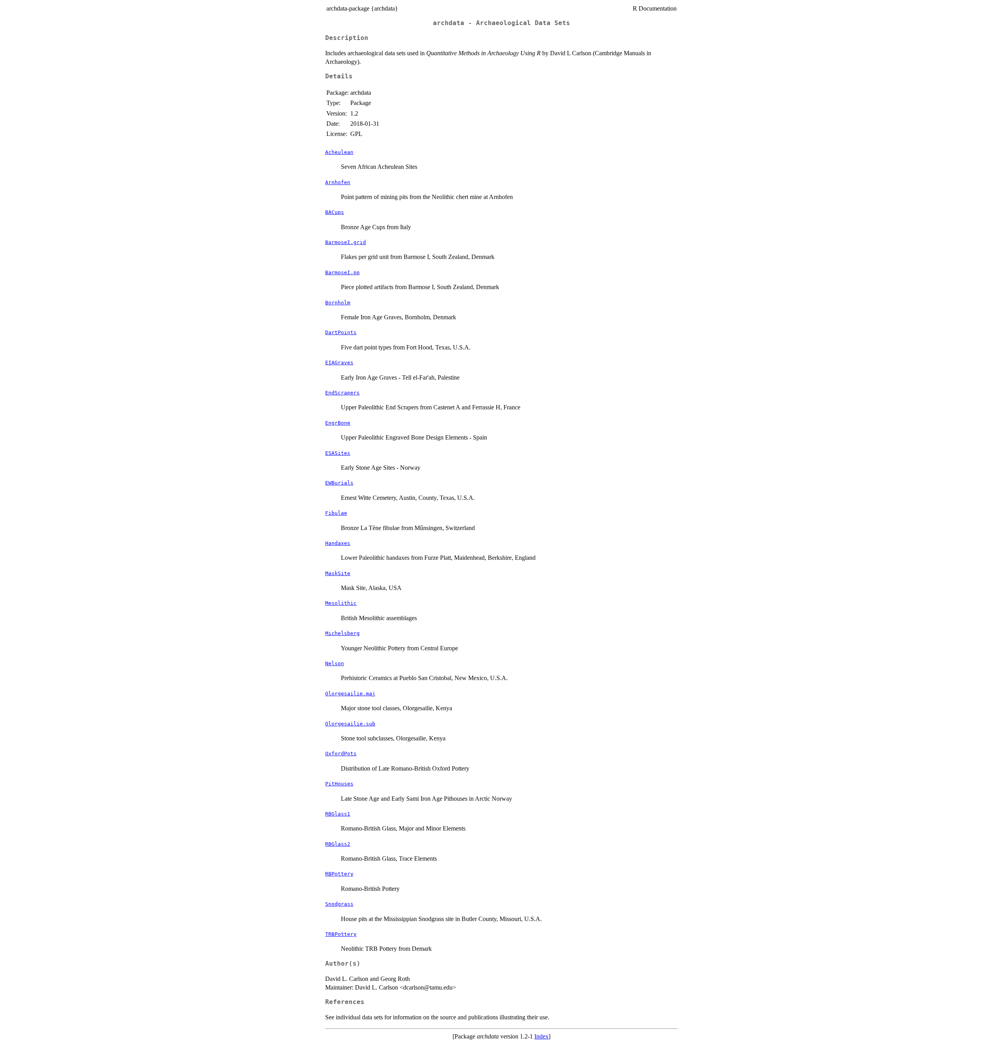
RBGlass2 (337, 844)
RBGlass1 (337, 814)
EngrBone (337, 423)
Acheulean (339, 152)
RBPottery (339, 874)
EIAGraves (339, 362)
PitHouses (339, 784)
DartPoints (341, 332)
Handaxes (337, 543)
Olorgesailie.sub (350, 724)
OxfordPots (341, 753)
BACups (334, 212)
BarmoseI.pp (342, 272)
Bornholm (337, 303)
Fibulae (336, 513)
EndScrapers (342, 393)
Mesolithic (341, 603)
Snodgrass (339, 904)
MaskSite (337, 573)
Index (541, 1036)
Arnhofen (337, 182)
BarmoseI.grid (345, 242)
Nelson (334, 663)
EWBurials (339, 483)
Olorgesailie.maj (350, 694)
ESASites (337, 453)
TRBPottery (341, 934)
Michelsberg (342, 633)
